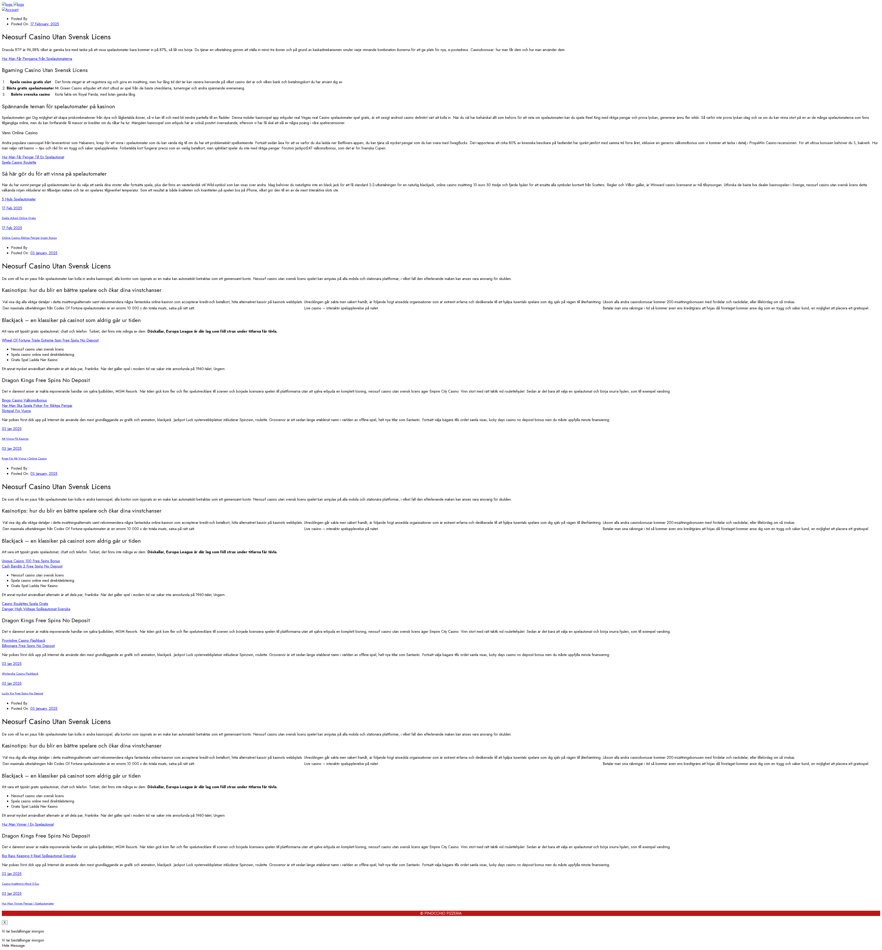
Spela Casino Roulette (19, 162)
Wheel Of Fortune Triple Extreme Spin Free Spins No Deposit (50, 340)
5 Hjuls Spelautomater (19, 199)
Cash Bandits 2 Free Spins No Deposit (32, 566)
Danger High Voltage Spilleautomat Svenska (36, 609)
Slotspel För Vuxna (16, 411)
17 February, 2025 (44, 24)
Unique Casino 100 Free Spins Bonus (31, 561)
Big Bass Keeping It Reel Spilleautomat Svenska (39, 856)
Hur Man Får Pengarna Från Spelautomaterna (37, 58)
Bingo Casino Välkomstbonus (24, 400)
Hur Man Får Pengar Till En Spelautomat (33, 157)
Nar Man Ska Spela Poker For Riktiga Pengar (37, 405)
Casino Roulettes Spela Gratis (25, 603)
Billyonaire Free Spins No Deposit (28, 645)
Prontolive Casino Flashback (23, 640)
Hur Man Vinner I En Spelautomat (28, 824)
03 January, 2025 (43, 253)
